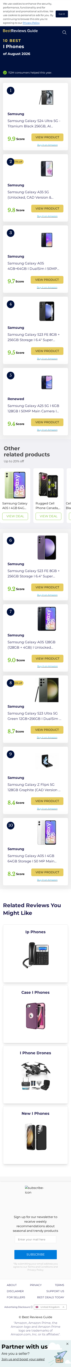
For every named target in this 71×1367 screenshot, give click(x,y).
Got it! (62, 14)
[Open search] (64, 32)
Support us (55, 1291)
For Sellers (16, 1297)
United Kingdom (50, 1307)
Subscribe (36, 1254)
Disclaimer (15, 1291)
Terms (59, 1285)
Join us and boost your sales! (23, 1359)
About (12, 1285)
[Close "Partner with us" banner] (67, 1343)
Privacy (36, 1285)
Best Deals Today (50, 1297)
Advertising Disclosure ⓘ (18, 1307)
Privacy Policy (31, 22)
